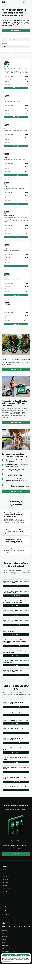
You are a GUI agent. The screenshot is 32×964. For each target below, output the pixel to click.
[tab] (12, 840)
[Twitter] (14, 926)
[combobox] (16, 39)
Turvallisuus (5, 945)
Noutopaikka (5, 37)
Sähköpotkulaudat (7, 873)
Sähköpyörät (6, 876)
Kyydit (4, 870)
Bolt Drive (5, 879)
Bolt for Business (7, 888)
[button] (27, 514)
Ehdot (3, 933)
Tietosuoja (4, 936)
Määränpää (4, 43)
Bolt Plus (5, 891)
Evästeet (4, 942)
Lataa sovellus (16, 30)
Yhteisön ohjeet (6, 948)
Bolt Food (5, 882)
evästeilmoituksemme (22, 959)
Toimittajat (4, 930)
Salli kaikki (9, 955)
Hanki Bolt (16, 854)
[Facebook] (9, 926)
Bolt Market (6, 885)
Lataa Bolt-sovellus (16, 369)
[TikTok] (29, 926)
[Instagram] (19, 926)
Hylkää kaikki (23, 955)
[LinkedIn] (24, 926)
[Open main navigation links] (29, 2)
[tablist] (16, 840)
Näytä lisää (15, 586)
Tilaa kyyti (16, 87)
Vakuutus (4, 939)
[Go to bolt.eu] (3, 2)
